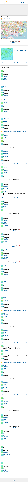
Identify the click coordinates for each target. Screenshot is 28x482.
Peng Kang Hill (5, 300)
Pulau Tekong (5, 384)
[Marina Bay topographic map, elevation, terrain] (2, 176)
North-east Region (6, 166)
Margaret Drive (5, 225)
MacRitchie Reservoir (6, 70)
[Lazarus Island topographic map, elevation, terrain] (2, 106)
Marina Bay (5, 175)
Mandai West (5, 140)
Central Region (5, 249)
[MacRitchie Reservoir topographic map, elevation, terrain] (2, 71)
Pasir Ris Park (5, 222)
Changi (4, 338)
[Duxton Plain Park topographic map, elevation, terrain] (7, 54)
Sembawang (5, 316)
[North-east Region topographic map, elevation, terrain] (2, 167)
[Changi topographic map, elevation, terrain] (2, 339)
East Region (5, 150)
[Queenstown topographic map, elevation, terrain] (2, 173)
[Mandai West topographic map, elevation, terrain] (2, 141)
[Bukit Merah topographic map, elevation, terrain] (2, 160)
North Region (5, 137)
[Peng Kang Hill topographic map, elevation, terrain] (2, 301)
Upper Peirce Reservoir (6, 397)
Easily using (14, 62)
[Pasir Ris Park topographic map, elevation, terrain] (2, 223)
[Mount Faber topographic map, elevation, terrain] (2, 93)
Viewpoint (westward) (6, 454)
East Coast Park (5, 313)
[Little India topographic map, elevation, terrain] (2, 125)
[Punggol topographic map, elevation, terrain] (2, 207)
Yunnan (4, 191)
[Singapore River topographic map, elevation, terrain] (2, 79)
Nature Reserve (5, 319)
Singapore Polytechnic (6, 203)
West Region (5, 241)
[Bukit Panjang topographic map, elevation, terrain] (2, 347)
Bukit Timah (5, 332)
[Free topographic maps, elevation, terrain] (1, 18)
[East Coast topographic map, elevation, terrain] (2, 272)
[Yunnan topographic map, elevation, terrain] (2, 193)
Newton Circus (5, 102)
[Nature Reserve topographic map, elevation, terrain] (2, 320)
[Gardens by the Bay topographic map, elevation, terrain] (2, 119)
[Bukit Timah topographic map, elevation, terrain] (2, 333)
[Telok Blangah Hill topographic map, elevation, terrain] (2, 109)
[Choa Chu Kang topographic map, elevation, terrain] (2, 157)
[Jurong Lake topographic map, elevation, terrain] (2, 135)
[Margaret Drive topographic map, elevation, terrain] (2, 226)
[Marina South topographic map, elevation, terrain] (2, 304)
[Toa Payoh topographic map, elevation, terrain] (2, 95)
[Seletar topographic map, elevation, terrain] (2, 186)
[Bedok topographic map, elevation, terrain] (2, 218)
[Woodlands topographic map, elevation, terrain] (2, 210)
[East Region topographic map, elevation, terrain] (2, 151)
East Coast (5, 281)
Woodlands (5, 209)
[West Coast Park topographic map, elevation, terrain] (2, 323)
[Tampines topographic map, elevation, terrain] (2, 359)
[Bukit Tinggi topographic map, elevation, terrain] (2, 417)
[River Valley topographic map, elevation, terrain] (2, 431)
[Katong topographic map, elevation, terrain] (2, 184)
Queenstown (5, 172)
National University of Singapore (8, 169)
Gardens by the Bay (6, 118)
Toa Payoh (4, 94)
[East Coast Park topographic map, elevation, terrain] (2, 314)
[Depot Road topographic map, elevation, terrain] (2, 407)
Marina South (5, 303)
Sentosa (4, 86)
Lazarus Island (5, 105)
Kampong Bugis (5, 153)
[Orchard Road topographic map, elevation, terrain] (2, 122)
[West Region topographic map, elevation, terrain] (2, 144)
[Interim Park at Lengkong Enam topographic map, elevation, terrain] (2, 468)
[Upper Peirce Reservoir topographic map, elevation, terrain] (2, 398)
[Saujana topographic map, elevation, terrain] (2, 253)
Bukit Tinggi (5, 416)
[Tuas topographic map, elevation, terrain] (2, 255)
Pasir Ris (4, 219)
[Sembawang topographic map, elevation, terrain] (2, 317)
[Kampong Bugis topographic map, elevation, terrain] (2, 154)
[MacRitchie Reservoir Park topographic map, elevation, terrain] (2, 111)
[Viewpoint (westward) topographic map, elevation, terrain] (2, 455)
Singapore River (5, 78)
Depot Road (5, 406)
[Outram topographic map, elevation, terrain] (2, 452)
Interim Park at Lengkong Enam (8, 467)
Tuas (4, 254)
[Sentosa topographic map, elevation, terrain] (2, 87)
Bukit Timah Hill (5, 75)
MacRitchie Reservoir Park (7, 110)
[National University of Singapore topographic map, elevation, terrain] (2, 170)
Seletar (4, 185)
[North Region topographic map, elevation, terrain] (2, 138)
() (20, 50)
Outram (4, 451)
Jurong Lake (5, 134)
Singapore (4, 73)
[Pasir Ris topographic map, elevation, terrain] (2, 220)
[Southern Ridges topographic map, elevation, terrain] (2, 189)
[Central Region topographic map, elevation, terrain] (2, 90)
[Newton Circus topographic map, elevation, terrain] (2, 103)
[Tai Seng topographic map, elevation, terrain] (2, 202)
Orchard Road (5, 121)
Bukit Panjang (5, 345)
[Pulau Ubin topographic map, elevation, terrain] (2, 74)
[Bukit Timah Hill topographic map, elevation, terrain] (2, 76)
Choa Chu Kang (5, 156)
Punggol (4, 206)
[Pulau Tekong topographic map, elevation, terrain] (2, 128)
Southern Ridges (5, 188)
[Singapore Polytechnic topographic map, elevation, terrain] (2, 204)
